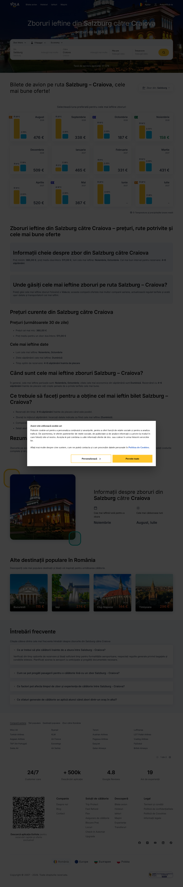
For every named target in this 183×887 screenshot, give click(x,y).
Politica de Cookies (139, 447)
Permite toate (132, 458)
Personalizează (89, 458)
